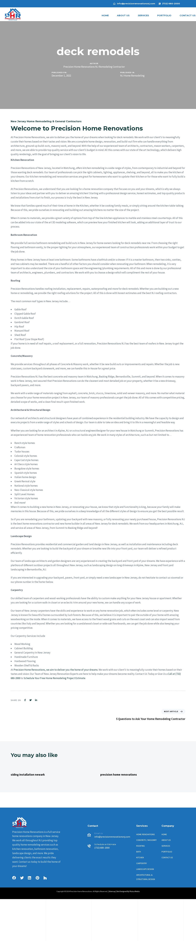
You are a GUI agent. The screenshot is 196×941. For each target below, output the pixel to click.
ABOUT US (123, 15)
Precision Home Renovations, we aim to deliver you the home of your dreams (56, 669)
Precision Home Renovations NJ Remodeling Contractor (94, 66)
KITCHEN (140, 857)
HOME (105, 15)
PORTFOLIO (164, 15)
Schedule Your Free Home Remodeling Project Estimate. (55, 678)
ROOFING (140, 845)
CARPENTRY (141, 863)
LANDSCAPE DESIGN (145, 869)
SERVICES (143, 15)
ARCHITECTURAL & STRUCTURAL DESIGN (145, 877)
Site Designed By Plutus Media (128, 891)
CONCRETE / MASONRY (146, 840)
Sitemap (112, 891)
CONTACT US (167, 857)
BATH (138, 851)
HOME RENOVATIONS (145, 834)
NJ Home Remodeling (132, 75)
